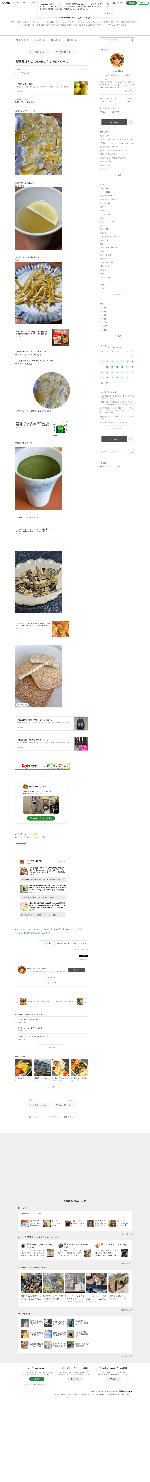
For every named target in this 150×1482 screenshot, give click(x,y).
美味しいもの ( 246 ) (107, 222)
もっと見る (51, 1047)
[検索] (132, 40)
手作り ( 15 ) (104, 229)
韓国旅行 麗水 (105, 162)
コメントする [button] (64, 943)
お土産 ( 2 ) (104, 285)
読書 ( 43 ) (104, 210)
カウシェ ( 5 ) (105, 277)
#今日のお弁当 (106, 136)
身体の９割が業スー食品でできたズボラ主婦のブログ (117, 417)
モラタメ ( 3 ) (105, 214)
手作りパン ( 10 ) (106, 255)
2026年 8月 (117, 348)
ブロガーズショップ (111, 75)
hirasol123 (117, 71)
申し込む (113, 1379)
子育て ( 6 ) (104, 251)
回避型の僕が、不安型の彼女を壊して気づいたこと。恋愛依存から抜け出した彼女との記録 (117, 403)
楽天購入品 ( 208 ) (106, 196)
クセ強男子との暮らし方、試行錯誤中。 (114, 422)
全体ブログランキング (108, 99)
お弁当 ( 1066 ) (105, 192)
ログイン (143, 3)
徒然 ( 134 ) (104, 207)
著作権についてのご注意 (112, 466)
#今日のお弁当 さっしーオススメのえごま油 (116, 143)
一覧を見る (117, 175)
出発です (103, 169)
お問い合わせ (73, 1394)
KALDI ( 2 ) (104, 240)
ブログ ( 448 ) (105, 188)
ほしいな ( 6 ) (105, 203)
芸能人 (40, 1214)
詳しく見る (75, 1379)
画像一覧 (57, 40)
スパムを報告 (61, 1394)
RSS (104, 463)
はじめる (37, 1379)
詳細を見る (23, 705)
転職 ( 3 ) (103, 273)
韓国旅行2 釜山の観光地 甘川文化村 (113, 150)
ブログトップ (24, 40)
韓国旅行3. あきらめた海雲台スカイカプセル (116, 139)
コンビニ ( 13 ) (105, 270)
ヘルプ (130, 1394)
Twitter (53, 982)
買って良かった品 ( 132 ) (109, 199)
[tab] (28, 1214)
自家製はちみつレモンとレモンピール (42, 61)
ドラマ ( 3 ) (104, 288)
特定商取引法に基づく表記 (116, 1394)
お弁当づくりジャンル (108, 101)
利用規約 (83, 1394)
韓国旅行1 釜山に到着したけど (111, 154)
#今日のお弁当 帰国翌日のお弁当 (112, 158)
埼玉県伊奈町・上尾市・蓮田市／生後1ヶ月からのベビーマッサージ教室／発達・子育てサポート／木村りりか (117, 410)
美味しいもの (25, 73)
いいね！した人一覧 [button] (81, 949)
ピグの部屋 (126, 75)
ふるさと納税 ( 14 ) (107, 262)
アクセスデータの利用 (97, 1394)
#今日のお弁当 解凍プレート (40, 52)
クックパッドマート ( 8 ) (109, 248)
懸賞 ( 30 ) (104, 218)
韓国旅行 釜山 (105, 165)
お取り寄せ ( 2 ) (105, 266)
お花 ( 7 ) (103, 281)
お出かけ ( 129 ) (106, 225)
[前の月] (109, 348)
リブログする (81, 943)
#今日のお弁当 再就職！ (65, 52)
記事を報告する (83, 960)
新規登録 (132, 3)
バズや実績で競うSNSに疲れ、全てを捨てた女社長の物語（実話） (117, 397)
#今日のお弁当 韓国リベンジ (111, 147)
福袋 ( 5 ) (103, 244)
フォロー (76, 970)
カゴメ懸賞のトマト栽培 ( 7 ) (110, 236)
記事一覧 (41, 40)
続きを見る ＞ (129, 91)
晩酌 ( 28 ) (103, 259)
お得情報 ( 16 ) (105, 233)
